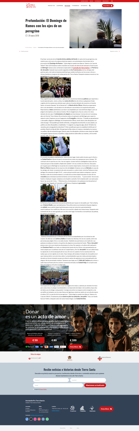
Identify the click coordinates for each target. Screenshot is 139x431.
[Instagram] (35, 419)
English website (55, 410)
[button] (112, 1)
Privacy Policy (43, 389)
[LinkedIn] (43, 419)
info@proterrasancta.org (37, 415)
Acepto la (41, 389)
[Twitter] (31, 419)
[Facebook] (26, 419)
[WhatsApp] (47, 419)
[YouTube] (39, 419)
